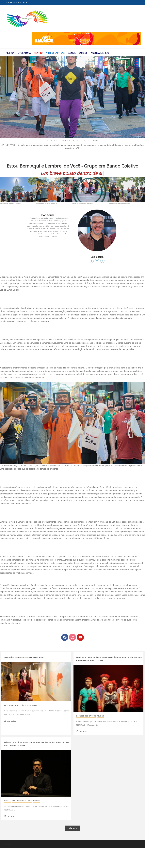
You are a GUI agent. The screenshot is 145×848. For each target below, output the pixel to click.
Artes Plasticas (55, 53)
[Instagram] (72, 631)
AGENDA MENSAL (100, 53)
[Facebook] (64, 631)
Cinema (7, 795)
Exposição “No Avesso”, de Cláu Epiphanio (24, 651)
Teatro (38, 53)
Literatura (24, 53)
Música (10, 53)
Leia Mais (72, 822)
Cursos (83, 53)
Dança (72, 53)
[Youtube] (80, 631)
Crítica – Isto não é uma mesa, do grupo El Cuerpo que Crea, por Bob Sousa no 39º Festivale (36, 738)
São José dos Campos (30, 699)
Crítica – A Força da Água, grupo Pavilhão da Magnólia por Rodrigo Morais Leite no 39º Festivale (109, 653)
